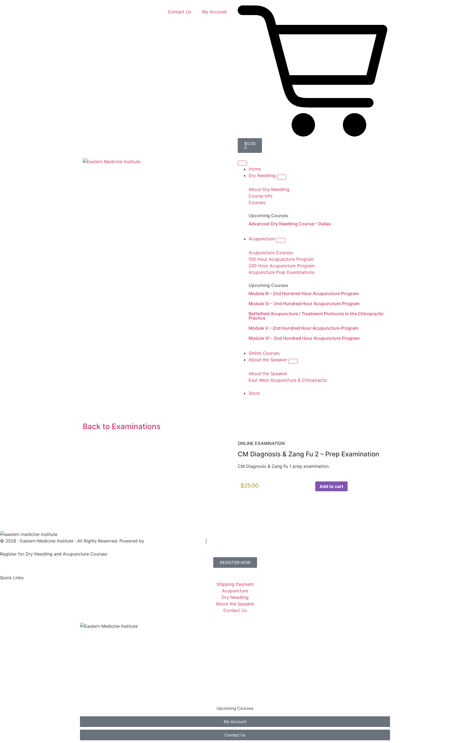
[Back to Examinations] (89, 411)
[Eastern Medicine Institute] (111, 161)
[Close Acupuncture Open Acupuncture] (280, 240)
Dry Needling (98, 651)
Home (91, 640)
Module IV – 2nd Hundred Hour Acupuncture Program (304, 303)
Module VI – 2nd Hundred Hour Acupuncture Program (304, 338)
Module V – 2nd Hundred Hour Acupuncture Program (303, 328)
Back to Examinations (121, 426)
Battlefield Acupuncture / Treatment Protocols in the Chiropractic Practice (316, 316)
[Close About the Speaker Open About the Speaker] (293, 361)
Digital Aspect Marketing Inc (175, 541)
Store (91, 694)
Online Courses (100, 673)
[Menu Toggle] (242, 163)
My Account (214, 11)
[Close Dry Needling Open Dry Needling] (281, 177)
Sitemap (216, 541)
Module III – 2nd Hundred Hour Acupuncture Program (304, 293)
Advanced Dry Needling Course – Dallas (290, 223)
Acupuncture (98, 662)
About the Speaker (104, 684)
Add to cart (331, 486)
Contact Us (179, 11)
